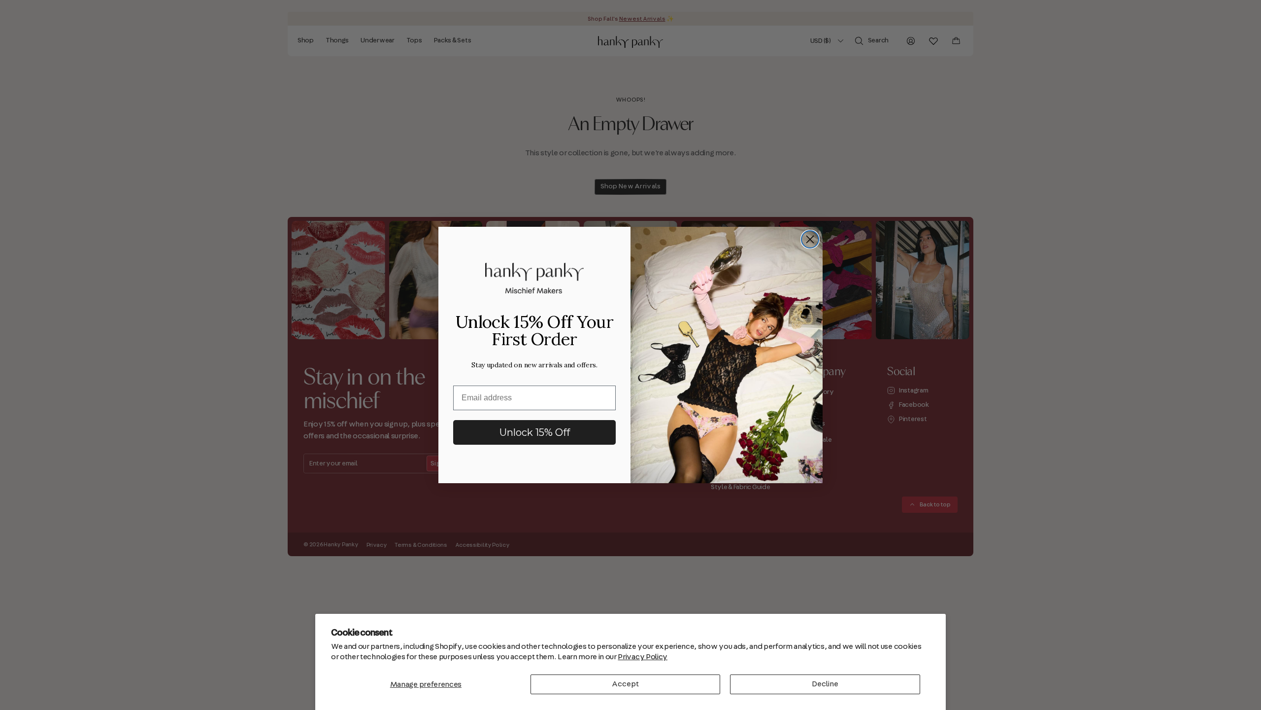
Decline (825, 684)
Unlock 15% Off (534, 432)
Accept (625, 684)
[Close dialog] (810, 239)
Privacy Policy (642, 657)
